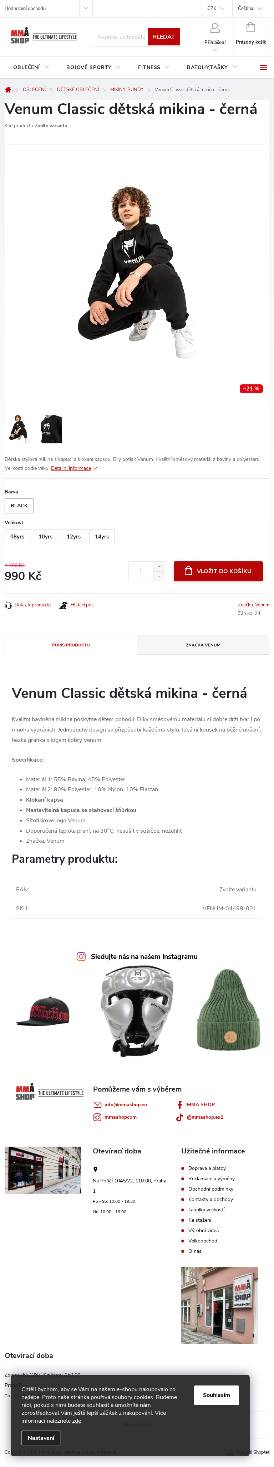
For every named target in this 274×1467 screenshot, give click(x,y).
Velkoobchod (202, 1241)
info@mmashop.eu (126, 1104)
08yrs (17, 536)
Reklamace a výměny (211, 1179)
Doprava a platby (207, 1168)
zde (76, 1421)
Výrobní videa (203, 1231)
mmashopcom (121, 1117)
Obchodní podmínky (210, 1189)
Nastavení (41, 1438)
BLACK (19, 505)
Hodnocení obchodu (25, 8)
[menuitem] (31, 67)
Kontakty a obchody (210, 1199)
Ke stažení (199, 1220)
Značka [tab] (203, 645)
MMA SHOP (201, 1104)
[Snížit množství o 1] (159, 576)
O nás (195, 1251)
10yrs (45, 536)
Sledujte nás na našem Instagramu (144, 956)
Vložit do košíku (224, 571)
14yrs (102, 536)
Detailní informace (71, 468)
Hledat (163, 37)
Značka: (253, 605)
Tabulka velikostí (206, 1210)
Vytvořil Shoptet (252, 1452)
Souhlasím (216, 1395)
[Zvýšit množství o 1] (159, 566)
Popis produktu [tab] (71, 645)
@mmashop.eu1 (205, 1117)
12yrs (74, 536)
